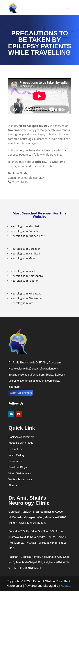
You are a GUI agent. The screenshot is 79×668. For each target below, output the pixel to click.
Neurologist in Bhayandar (26, 298)
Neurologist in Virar (22, 303)
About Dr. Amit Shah (20, 443)
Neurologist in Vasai (22, 271)
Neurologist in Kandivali (25, 253)
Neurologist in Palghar (24, 280)
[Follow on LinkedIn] (11, 414)
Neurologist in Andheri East (27, 236)
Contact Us (15, 449)
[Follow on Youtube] (19, 414)
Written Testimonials (20, 479)
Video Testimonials (19, 473)
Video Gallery (16, 455)
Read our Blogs (17, 467)
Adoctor (66, 585)
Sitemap (13, 485)
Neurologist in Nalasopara (26, 276)
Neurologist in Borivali (24, 231)
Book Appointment (21, 392)
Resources (15, 461)
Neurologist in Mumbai (24, 226)
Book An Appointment (21, 436)
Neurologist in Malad (23, 258)
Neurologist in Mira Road (25, 293)
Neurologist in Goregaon (25, 248)
